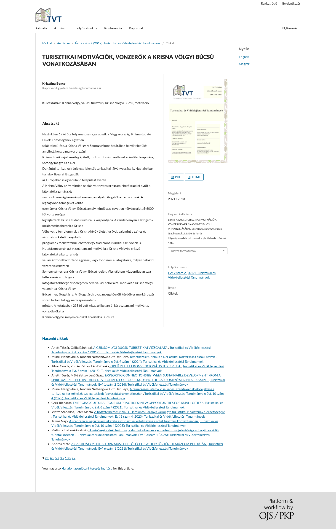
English (244, 57)
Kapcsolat (136, 28)
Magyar (244, 64)
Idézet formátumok (183, 251)
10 (67, 458)
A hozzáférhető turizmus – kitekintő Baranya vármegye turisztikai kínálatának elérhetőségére (159, 412)
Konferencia (113, 28)
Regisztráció (269, 3)
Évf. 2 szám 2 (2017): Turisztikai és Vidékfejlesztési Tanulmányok (117, 43)
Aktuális (41, 28)
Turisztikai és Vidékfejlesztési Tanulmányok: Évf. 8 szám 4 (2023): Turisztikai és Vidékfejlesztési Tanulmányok (129, 416)
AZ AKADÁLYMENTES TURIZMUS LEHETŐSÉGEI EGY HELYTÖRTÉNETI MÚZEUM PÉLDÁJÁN (139, 444)
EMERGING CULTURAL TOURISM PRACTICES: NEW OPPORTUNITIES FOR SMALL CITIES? (138, 403)
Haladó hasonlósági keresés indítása (86, 468)
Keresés (291, 28)
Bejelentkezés (291, 3)
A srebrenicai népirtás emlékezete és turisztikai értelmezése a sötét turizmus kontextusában (134, 421)
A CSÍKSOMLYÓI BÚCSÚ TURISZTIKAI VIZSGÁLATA (130, 347)
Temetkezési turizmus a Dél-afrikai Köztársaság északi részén (173, 357)
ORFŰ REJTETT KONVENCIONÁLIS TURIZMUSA (145, 366)
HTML (195, 177)
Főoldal (47, 43)
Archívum (61, 28)
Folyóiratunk (84, 28)
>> (73, 458)
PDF (177, 177)
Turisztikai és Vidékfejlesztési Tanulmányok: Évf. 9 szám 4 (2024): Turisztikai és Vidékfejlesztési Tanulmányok (127, 361)
